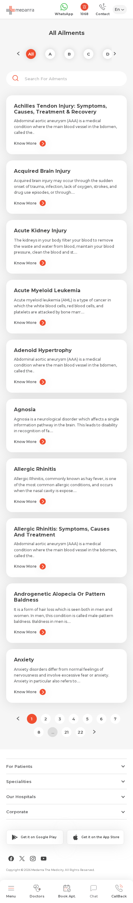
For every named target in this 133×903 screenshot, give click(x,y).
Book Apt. (67, 896)
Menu (11, 896)
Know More (25, 143)
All (31, 54)
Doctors (37, 896)
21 (66, 732)
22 (80, 732)
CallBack (119, 896)
